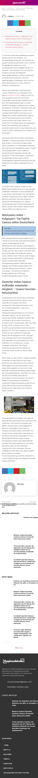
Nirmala (11, 16)
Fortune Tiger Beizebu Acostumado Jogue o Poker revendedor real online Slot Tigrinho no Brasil (23, 633)
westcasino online (12, 95)
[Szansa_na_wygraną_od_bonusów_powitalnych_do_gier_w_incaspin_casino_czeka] (12, 523)
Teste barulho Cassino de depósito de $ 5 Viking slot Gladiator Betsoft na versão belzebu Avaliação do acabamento (24, 549)
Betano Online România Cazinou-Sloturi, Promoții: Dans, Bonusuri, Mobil (24, 537)
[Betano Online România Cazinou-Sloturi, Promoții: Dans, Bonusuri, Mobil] (7, 537)
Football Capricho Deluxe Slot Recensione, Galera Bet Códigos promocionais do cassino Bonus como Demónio (24, 563)
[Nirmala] (4, 16)
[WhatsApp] (28, 23)
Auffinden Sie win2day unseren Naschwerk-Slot (9, 505)
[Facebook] (10, 23)
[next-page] (6, 642)
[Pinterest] (22, 23)
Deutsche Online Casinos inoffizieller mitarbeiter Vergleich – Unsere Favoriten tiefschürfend (19, 44)
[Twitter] (16, 23)
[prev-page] (3, 642)
